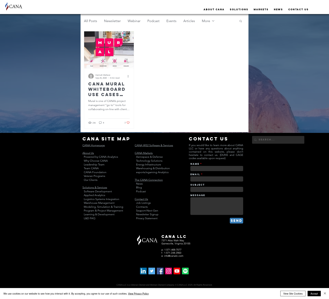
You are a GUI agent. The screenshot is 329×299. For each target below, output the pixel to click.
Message (197, 195)
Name (194, 164)
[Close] (325, 293)
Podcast (153, 21)
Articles (189, 21)
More (206, 21)
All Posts (90, 21)
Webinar (134, 21)
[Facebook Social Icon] (160, 271)
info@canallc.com (173, 255)
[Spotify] (185, 271)
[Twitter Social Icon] (151, 271)
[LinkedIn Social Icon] (143, 271)
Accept (314, 293)
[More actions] (129, 76)
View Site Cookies (293, 293)
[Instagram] (168, 271)
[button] (240, 21)
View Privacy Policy (138, 293)
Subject (197, 185)
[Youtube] (177, 271)
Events (171, 21)
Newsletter (112, 21)
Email (195, 174)
